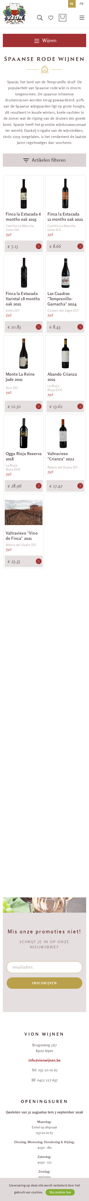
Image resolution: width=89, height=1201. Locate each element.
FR (81, 4)
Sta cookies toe (60, 1192)
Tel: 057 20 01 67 (45, 1070)
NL (72, 4)
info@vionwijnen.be (44, 1060)
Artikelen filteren (49, 160)
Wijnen (48, 40)
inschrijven (44, 983)
